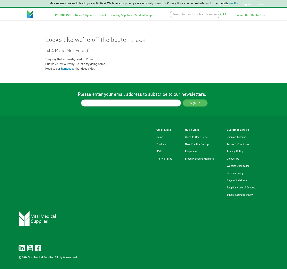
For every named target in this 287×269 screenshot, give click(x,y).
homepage (68, 69)
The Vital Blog (164, 159)
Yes (231, 3)
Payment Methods (237, 180)
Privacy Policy (235, 151)
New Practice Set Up (197, 144)
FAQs (159, 151)
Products (161, 144)
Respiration (191, 151)
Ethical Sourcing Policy (240, 195)
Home (159, 137)
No (236, 3)
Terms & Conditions (238, 144)
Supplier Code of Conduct (241, 187)
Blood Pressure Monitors (199, 159)
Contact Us (233, 159)
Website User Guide (196, 137)
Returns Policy (235, 173)
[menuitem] (63, 15)
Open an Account (236, 137)
